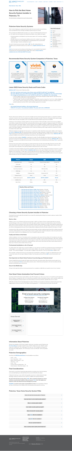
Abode (56, 159)
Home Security (12, 5)
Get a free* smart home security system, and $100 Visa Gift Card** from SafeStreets (32, 92)
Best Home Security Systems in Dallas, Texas (30, 189)
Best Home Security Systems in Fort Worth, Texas (31, 196)
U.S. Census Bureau (13, 345)
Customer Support (26, 438)
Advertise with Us (26, 437)
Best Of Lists (59, 1)
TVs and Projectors (30, 1)
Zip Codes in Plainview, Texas (16, 331)
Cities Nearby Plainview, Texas (16, 326)
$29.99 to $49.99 (31, 177)
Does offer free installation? (35, 418)
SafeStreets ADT (12, 90)
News (55, 1)
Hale (20, 5)
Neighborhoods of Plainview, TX (16, 321)
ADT (29, 44)
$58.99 (46, 177)
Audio (36, 1)
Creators (50, 1)
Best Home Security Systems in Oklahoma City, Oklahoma (33, 195)
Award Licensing (25, 440)
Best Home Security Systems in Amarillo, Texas (31, 200)
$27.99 (42, 177)
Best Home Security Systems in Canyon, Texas (31, 207)
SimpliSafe (24, 137)
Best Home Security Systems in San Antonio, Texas (32, 192)
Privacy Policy (37, 437)
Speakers (40, 1)
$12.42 (56, 177)
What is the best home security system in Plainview (35, 395)
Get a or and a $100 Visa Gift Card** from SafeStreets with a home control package (36, 93)
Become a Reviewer (36, 444)
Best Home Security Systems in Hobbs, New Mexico (32, 204)
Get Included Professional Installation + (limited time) (24, 106)
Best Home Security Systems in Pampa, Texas (30, 206)
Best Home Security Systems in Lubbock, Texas (31, 199)
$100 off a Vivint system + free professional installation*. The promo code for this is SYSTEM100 (30, 107)
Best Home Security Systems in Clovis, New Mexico (32, 203)
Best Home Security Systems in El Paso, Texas (31, 197)
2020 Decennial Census (20, 355)
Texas (17, 5)
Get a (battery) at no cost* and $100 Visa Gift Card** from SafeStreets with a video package (34, 95)
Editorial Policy (25, 439)
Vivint (10, 104)
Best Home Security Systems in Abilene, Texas (31, 202)
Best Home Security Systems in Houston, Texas (31, 191)
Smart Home (45, 1)
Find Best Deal (18, 81)
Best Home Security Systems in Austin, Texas (30, 193)
